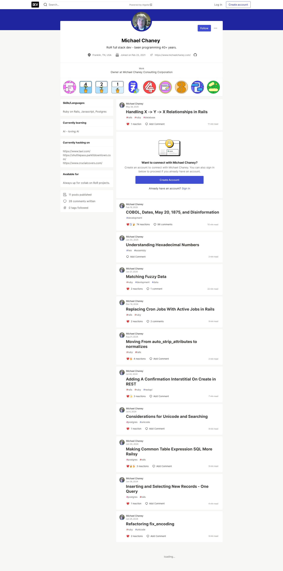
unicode (145, 422)
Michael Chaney (134, 103)
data (155, 282)
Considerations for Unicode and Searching (167, 416)
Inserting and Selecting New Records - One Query (167, 489)
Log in (218, 4)
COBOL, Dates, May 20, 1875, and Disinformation (172, 212)
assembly (140, 250)
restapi (147, 389)
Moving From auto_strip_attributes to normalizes (161, 344)
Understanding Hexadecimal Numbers (162, 244)
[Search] (45, 5)
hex (129, 250)
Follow (204, 28)
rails (129, 117)
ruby (138, 117)
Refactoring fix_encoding (150, 524)
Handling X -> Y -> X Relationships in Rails (167, 111)
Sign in (186, 188)
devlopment (142, 282)
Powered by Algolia (139, 4)
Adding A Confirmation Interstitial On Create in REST (171, 381)
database (149, 117)
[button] (69, 87)
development (134, 217)
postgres (131, 422)
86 (165, 224)
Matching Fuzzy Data (146, 276)
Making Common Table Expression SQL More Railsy (169, 451)
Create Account (169, 179)
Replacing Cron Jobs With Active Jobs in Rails (170, 309)
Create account (238, 4)
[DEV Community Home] (35, 4)
